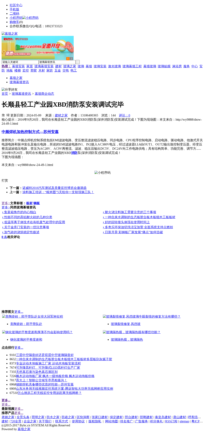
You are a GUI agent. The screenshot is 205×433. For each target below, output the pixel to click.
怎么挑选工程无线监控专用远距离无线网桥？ (50, 393)
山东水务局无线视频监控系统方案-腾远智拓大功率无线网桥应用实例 (64, 388)
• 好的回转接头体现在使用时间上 (126, 222)
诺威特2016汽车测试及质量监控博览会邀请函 (54, 188)
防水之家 (53, 417)
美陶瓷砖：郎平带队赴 (26, 324)
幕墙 (89, 66)
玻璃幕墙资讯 (21, 93)
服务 (186, 66)
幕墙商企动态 (44, 93)
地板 (9, 70)
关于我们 (45, 421)
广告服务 (141, 421)
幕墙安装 (18, 66)
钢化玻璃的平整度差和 (26, 339)
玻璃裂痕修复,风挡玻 (126, 324)
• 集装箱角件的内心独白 (19, 212)
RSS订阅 (171, 421)
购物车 (14, 22)
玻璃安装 (100, 66)
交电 (65, 70)
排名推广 (126, 421)
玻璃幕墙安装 (44, 66)
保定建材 (116, 417)
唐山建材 (179, 417)
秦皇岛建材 (163, 417)
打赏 (5, 180)
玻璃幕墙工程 (132, 66)
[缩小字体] (8, 114)
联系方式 (61, 421)
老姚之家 (8, 417)
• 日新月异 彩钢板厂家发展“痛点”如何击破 (133, 232)
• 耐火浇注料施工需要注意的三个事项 (129, 212)
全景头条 (23, 417)
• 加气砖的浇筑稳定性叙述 (20, 232)
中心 (194, 66)
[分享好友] (10, 90)
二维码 (14, 13)
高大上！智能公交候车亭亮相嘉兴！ (41, 380)
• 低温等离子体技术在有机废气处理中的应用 (33, 222)
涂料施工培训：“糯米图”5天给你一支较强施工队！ (58, 192)
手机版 (14, 9)
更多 (6, 203)
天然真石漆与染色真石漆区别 (37, 371)
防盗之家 (68, 417)
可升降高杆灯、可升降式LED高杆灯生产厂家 (48, 367)
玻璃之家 (69, 66)
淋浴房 (177, 66)
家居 (29, 66)
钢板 (36, 203)
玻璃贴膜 (164, 66)
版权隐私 (94, 421)
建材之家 (61, 115)
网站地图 (111, 421)
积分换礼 (156, 421)
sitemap (184, 421)
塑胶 (33, 70)
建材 (58, 66)
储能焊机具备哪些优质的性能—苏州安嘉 (45, 384)
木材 (41, 70)
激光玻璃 (114, 66)
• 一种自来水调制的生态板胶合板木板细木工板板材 (139, 217)
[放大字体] (3, 114)
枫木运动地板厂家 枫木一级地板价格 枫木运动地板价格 (55, 376)
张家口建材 (100, 417)
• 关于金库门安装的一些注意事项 (25, 227)
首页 (5, 93)
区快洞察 (83, 417)
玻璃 (81, 66)
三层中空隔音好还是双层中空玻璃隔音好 (45, 355)
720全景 (15, 421)
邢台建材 (131, 417)
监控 (25, 70)
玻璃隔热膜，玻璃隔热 (127, 339)
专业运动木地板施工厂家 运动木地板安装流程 (48, 363)
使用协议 (78, 421)
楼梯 (17, 70)
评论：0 (124, 115)
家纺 (49, 70)
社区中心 (16, 5)
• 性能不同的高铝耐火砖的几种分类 (27, 217)
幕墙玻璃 (149, 66)
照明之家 (38, 417)
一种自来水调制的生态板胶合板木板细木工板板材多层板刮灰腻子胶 (64, 359)
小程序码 (16, 17)
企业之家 (30, 421)
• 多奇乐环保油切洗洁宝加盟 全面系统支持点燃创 (138, 227)
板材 (29, 203)
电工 (73, 70)
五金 (57, 70)
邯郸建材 (146, 417)
